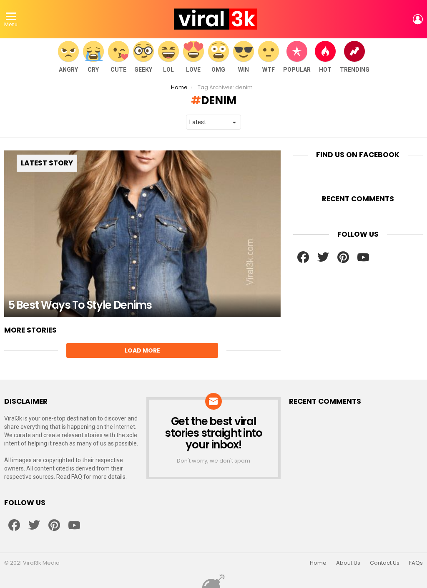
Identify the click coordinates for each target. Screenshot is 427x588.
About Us (348, 563)
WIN (243, 69)
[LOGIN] (418, 19)
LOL (168, 69)
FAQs (416, 563)
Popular (297, 69)
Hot (325, 69)
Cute (118, 69)
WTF (268, 69)
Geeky (143, 69)
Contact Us (384, 563)
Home (318, 563)
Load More (142, 350)
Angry (68, 69)
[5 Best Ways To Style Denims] (142, 233)
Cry (93, 69)
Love (193, 69)
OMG (218, 69)
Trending (354, 69)
